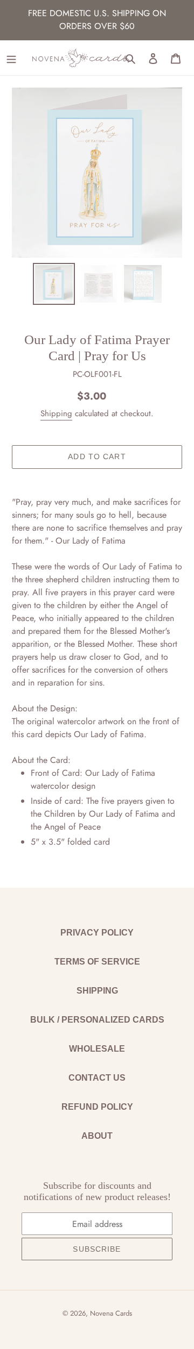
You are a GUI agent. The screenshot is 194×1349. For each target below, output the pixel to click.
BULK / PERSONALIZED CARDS (97, 1019)
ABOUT (97, 1135)
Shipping (56, 413)
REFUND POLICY (97, 1106)
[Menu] (11, 58)
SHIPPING (97, 990)
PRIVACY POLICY (97, 932)
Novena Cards (111, 1313)
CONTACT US (97, 1077)
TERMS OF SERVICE (97, 961)
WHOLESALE (97, 1048)
